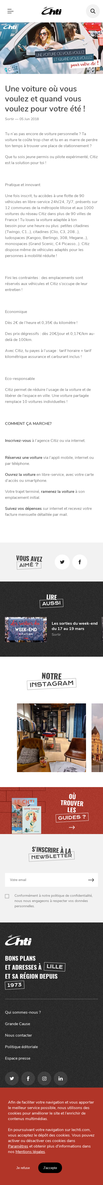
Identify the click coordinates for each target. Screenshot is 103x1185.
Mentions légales (30, 1152)
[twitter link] (12, 1078)
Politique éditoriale (21, 1047)
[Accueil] (52, 11)
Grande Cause (17, 1024)
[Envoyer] (91, 880)
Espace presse (17, 1058)
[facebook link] (28, 1078)
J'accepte (50, 1168)
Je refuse (23, 1168)
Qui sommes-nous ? (23, 1012)
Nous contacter (18, 1035)
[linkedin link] (61, 1078)
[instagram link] (44, 1078)
